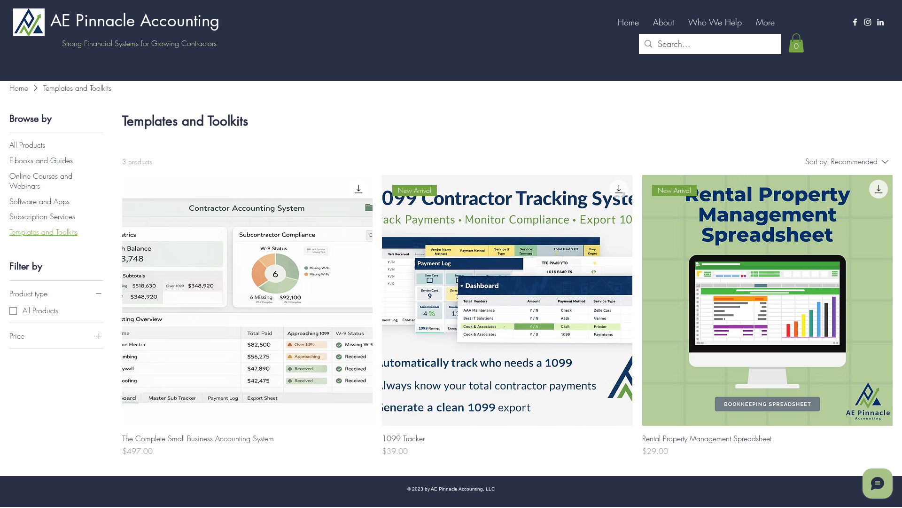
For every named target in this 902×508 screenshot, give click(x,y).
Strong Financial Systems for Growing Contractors (139, 43)
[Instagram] (867, 22)
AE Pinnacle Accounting (134, 20)
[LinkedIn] (880, 22)
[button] (796, 43)
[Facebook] (855, 22)
